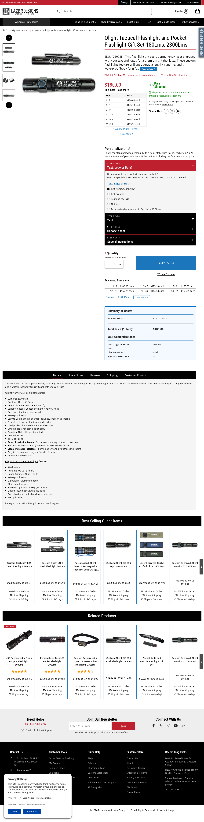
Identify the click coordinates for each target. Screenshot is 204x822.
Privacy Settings (165, 810)
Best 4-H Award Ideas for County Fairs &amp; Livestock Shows (180, 761)
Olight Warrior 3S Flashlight (20, 392)
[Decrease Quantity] (108, 264)
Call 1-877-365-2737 (35, 723)
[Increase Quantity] (120, 264)
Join (123, 726)
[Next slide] (201, 566)
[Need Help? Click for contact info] (201, 42)
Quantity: (113, 253)
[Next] (9, 105)
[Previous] (9, 38)
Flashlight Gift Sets (16, 30)
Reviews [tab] (95, 375)
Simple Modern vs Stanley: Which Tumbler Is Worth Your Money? (181, 781)
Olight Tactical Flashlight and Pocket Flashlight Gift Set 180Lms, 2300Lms (62, 30)
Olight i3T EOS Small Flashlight (21, 461)
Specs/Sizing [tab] (75, 375)
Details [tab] (58, 375)
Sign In (179, 11)
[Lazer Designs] (20, 11)
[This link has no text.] (166, 111)
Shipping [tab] (113, 375)
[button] (26, 22)
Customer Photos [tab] (135, 375)
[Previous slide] (2, 566)
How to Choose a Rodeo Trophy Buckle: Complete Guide (181, 771)
